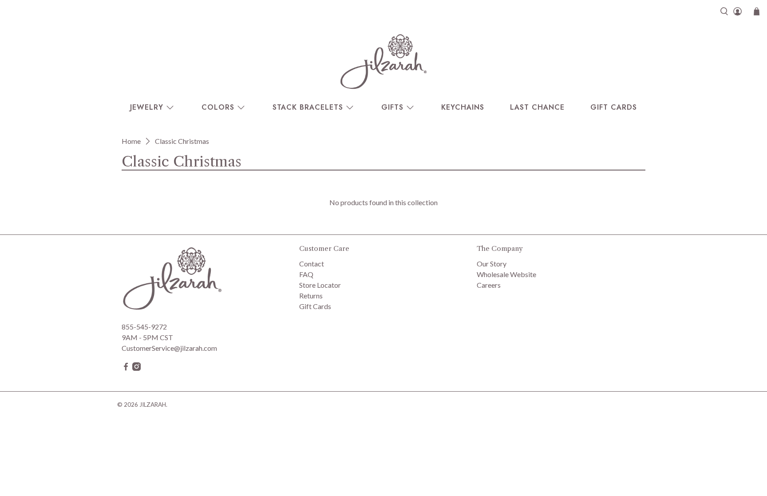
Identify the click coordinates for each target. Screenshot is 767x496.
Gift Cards (613, 107)
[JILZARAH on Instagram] (136, 368)
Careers (489, 285)
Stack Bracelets (308, 107)
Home (131, 141)
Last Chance (537, 107)
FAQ (306, 274)
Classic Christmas (182, 141)
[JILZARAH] (383, 61)
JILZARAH (152, 404)
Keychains (462, 107)
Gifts (392, 107)
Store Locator (320, 285)
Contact (311, 263)
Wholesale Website (506, 274)
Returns (311, 295)
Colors (218, 107)
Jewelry (146, 107)
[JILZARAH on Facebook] (126, 368)
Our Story (491, 263)
